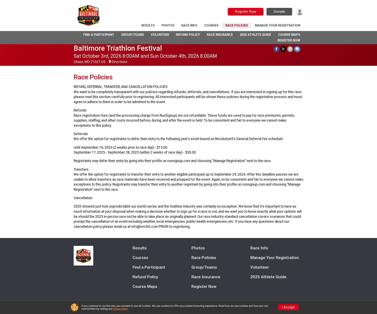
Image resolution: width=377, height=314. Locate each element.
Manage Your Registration (277, 25)
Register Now (245, 11)
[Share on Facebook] (276, 49)
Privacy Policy (120, 308)
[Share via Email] (290, 49)
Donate (279, 11)
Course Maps (289, 35)
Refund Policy (188, 35)
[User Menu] (299, 11)
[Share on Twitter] (283, 49)
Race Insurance (220, 35)
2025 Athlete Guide (255, 35)
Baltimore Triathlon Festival (118, 48)
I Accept (288, 307)
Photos (168, 25)
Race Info (189, 25)
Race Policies (236, 25)
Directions (119, 62)
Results (148, 25)
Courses (211, 25)
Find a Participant (98, 35)
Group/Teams (132, 35)
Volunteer (160, 35)
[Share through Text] (297, 49)
